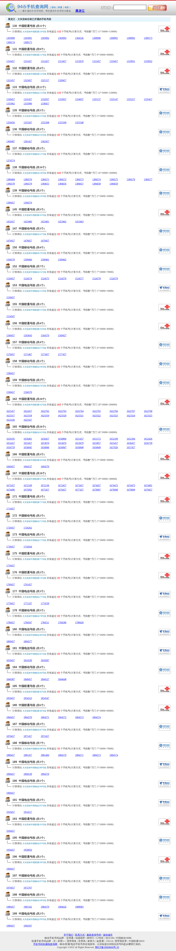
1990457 (10, 926)
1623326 (10, 420)
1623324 (131, 415)
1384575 (113, 179)
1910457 (10, 812)
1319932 (148, 61)
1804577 (28, 641)
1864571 (45, 717)
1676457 (62, 489)
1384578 (10, 183)
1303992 (45, 38)
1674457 (96, 485)
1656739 (148, 443)
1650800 (62, 439)
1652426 (148, 439)
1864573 (79, 717)
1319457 (113, 61)
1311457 (28, 61)
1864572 (62, 717)
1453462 (62, 221)
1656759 (10, 447)
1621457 (10, 411)
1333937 (62, 99)
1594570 (28, 392)
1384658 (96, 183)
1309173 (148, 38)
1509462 (62, 259)
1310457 (10, 61)
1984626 (62, 907)
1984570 (45, 907)
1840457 (28, 679)
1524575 (45, 278)
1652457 (10, 443)
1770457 (10, 603)
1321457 (10, 80)
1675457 (45, 489)
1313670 (79, 61)
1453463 (79, 221)
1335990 (28, 103)
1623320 (62, 415)
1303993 (62, 38)
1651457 (79, 439)
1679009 (131, 489)
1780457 (10, 622)
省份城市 (108, 935)
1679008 (113, 489)
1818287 (45, 660)
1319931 (131, 61)
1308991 (113, 38)
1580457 (10, 373)
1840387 (10, 679)
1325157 (45, 80)
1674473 (131, 485)
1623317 (10, 415)
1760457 (10, 584)
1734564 (28, 546)
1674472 (113, 485)
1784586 (62, 622)
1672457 (62, 485)
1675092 (28, 489)
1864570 (28, 717)
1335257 (131, 99)
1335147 (113, 99)
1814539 (28, 660)
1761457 (28, 584)
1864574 (96, 717)
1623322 (96, 415)
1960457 (10, 869)
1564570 (45, 335)
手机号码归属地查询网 (45, 944)
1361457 (28, 141)
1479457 (45, 240)
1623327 (28, 420)
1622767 (131, 411)
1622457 (28, 411)
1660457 (10, 466)
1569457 (62, 335)
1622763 (62, 411)
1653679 (79, 443)
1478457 (28, 240)
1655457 (113, 443)
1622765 (96, 411)
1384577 (148, 179)
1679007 (96, 489)
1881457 (28, 755)
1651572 (96, 439)
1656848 (79, 447)
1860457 (10, 717)
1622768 (148, 411)
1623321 (79, 415)
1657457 (131, 447)
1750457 (10, 565)
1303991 (28, 38)
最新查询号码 (94, 935)
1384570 (28, 179)
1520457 (10, 278)
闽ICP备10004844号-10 (107, 947)
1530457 (10, 297)
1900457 (10, 793)
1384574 (96, 179)
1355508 (45, 122)
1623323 (113, 415)
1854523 (28, 698)
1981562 (28, 907)
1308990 (96, 38)
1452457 (10, 221)
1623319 (45, 415)
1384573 (79, 179)
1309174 (10, 42)
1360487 (10, 141)
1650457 (45, 439)
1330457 (10, 99)
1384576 (131, 179)
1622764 (79, 411)
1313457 (62, 61)
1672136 (45, 485)
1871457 (28, 736)
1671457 (10, 485)
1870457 (10, 736)
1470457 (10, 240)
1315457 (96, 61)
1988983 (79, 907)
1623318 (28, 415)
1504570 (10, 259)
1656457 (131, 443)
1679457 (148, 489)
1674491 (148, 485)
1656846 (45, 447)
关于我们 (68, 935)
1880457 (10, 755)
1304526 (79, 38)
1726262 (28, 527)
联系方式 (80, 935)
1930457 (10, 831)
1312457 (45, 61)
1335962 (10, 103)
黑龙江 (80, 11)
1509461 (45, 259)
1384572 (62, 179)
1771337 (28, 603)
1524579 (113, 278)
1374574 (10, 160)
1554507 (10, 316)
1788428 (79, 622)
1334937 (79, 99)
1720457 (10, 527)
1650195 (10, 439)
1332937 (45, 99)
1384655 (45, 183)
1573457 (45, 354)
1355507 (28, 122)
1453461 (45, 221)
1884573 (96, 755)
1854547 (45, 698)
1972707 (28, 887)
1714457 (10, 508)
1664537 (28, 466)
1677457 (79, 489)
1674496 (10, 489)
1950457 (10, 850)
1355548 (79, 122)
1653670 (45, 443)
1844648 (62, 679)
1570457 (10, 354)
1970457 (10, 887)
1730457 (10, 546)
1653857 (96, 443)
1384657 (79, 183)
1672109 (28, 485)
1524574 (28, 278)
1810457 (10, 660)
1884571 (79, 755)
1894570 (45, 774)
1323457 (28, 80)
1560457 (10, 335)
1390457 (10, 202)
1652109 (113, 439)
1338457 (45, 103)
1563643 (28, 335)
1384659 (113, 183)
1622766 (113, 411)
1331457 (28, 99)
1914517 (28, 812)
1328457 (62, 80)
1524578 (96, 278)
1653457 (28, 443)
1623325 (148, 415)
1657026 (113, 447)
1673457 (79, 485)
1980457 (10, 907)
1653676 (62, 443)
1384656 (62, 183)
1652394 (131, 439)
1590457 (10, 392)
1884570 (62, 755)
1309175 (28, 42)
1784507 (28, 622)
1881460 (45, 755)
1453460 (28, 221)
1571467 (28, 354)
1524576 (62, 278)
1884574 (113, 755)
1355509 (62, 122)
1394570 (28, 202)
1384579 (28, 183)
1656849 (96, 447)
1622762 (45, 411)
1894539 (28, 774)
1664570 (45, 466)
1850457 (10, 698)
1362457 (45, 141)
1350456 (10, 122)
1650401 (28, 439)
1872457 (45, 736)
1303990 (10, 38)
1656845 (28, 447)
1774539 (45, 603)
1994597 (28, 926)
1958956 (28, 850)
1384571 (45, 179)
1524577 (79, 278)
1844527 (45, 679)
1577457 (62, 354)
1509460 (28, 259)
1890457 (10, 774)
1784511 (45, 622)
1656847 (62, 447)
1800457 (10, 641)
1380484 (10, 179)
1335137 (96, 99)
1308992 (131, 38)
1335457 (148, 99)
